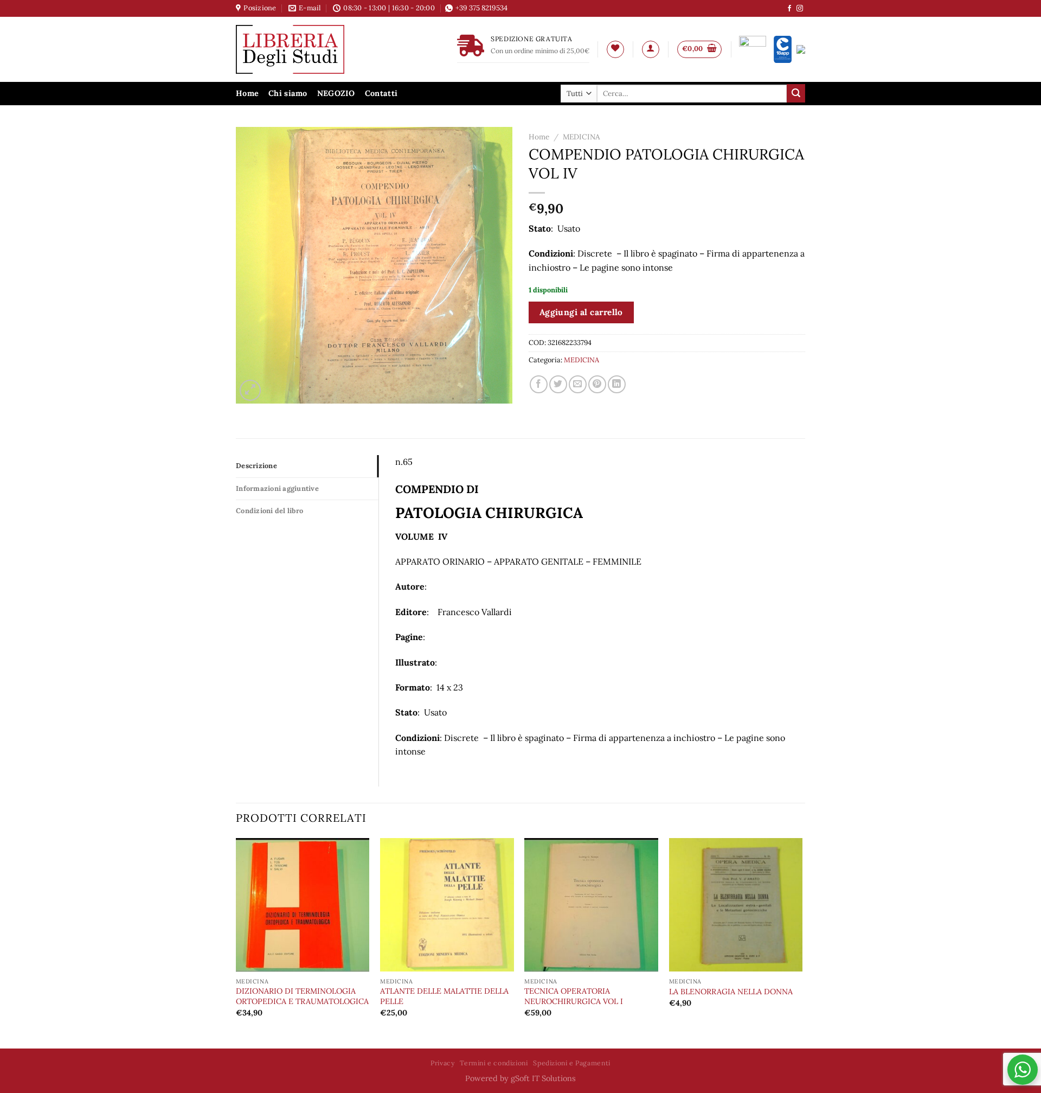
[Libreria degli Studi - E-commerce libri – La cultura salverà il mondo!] (303, 49)
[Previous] (236, 942)
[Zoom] (250, 390)
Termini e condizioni (494, 1063)
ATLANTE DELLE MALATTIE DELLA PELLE (444, 996)
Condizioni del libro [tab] (269, 510)
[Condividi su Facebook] (539, 384)
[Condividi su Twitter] (558, 384)
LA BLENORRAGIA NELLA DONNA (731, 991)
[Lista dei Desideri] (615, 49)
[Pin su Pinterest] (597, 384)
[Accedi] (650, 49)
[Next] (802, 942)
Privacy (442, 1063)
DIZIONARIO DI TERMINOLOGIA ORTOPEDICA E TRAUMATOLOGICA (302, 996)
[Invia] (796, 93)
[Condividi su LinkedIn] (617, 384)
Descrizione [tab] (256, 465)
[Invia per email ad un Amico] (578, 384)
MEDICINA (581, 137)
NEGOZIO (336, 93)
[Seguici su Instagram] (799, 8)
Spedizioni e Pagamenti (571, 1063)
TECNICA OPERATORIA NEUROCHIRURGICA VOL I (573, 996)
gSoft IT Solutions (543, 1078)
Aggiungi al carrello (581, 311)
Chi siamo (287, 93)
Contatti (381, 93)
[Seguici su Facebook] (789, 8)
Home (247, 93)
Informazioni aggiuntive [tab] (277, 488)
